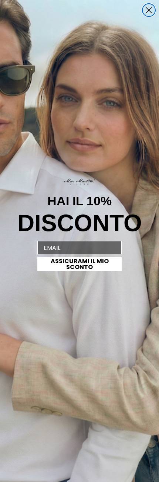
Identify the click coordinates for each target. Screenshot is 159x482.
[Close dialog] (148, 10)
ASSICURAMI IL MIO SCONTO (80, 264)
